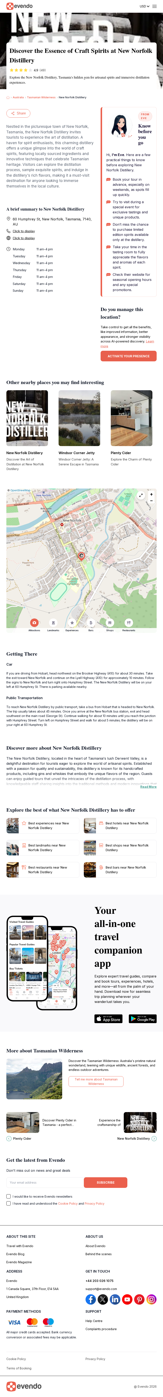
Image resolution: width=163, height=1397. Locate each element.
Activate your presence (129, 356)
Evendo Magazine (19, 1262)
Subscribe (106, 1182)
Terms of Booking (18, 1368)
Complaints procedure (101, 1329)
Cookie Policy (68, 1203)
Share (21, 113)
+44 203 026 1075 (100, 1281)
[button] (81, 556)
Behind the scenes (99, 1254)
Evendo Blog (15, 1254)
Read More (148, 787)
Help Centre (94, 1321)
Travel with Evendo (19, 1246)
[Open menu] (154, 6)
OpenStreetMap (20, 490)
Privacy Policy (94, 1203)
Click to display (24, 231)
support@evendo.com (101, 1289)
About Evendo (95, 1246)
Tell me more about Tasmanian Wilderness (96, 1081)
